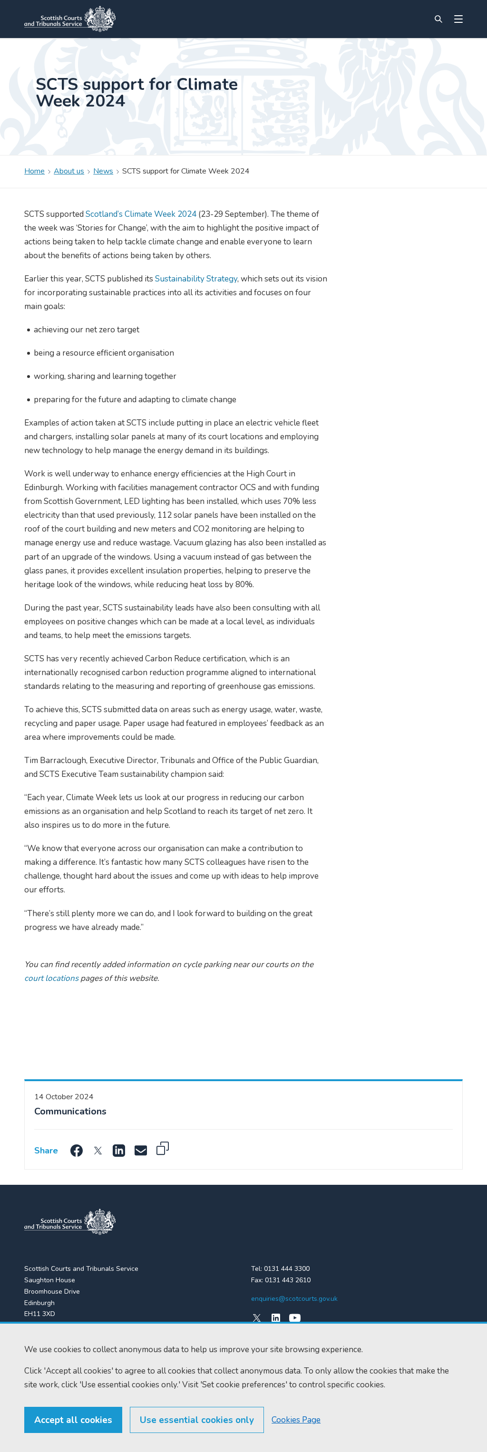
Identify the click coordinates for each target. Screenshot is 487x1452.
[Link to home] (70, 19)
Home (34, 171)
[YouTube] (295, 1318)
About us (69, 171)
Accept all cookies (73, 1420)
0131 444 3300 (287, 1268)
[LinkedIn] (276, 1318)
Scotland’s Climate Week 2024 (141, 214)
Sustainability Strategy (196, 278)
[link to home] (70, 1222)
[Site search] (438, 19)
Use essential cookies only (197, 1420)
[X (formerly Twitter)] (257, 1318)
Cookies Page (296, 1419)
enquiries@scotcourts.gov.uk (294, 1298)
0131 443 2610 (288, 1280)
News (103, 171)
